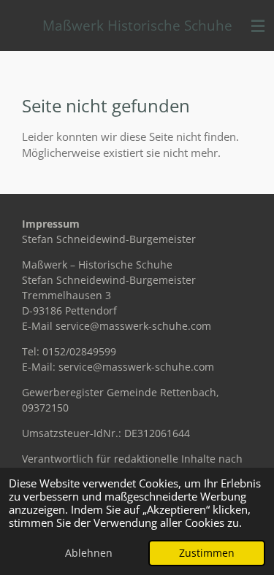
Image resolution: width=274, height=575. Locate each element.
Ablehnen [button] (89, 553)
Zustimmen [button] (207, 553)
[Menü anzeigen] (258, 25)
